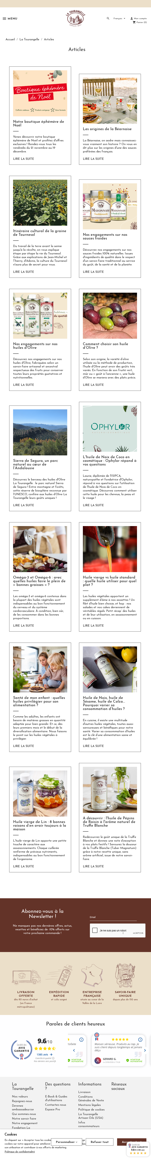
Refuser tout (100, 1142)
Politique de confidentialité (20, 1152)
